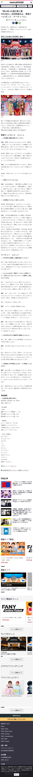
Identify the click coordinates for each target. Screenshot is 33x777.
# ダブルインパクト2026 (8, 6)
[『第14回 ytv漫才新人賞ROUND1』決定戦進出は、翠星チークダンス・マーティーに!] (13, 23)
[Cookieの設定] (25, 770)
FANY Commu (5, 741)
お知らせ (24, 20)
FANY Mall (4, 738)
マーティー (14, 470)
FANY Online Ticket (6, 731)
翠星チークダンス (23, 470)
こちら (14, 466)
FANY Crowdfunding (7, 736)
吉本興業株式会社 (6, 757)
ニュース (18, 20)
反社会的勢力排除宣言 (7, 750)
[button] (31, 2)
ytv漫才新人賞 (7, 470)
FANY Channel (5, 734)
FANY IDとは (16, 715)
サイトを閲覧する (15, 629)
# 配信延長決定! (22, 6)
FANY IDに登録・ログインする (16, 719)
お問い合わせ (5, 760)
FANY (2, 726)
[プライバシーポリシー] (6, 771)
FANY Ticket (4, 729)
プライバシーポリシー (7, 748)
